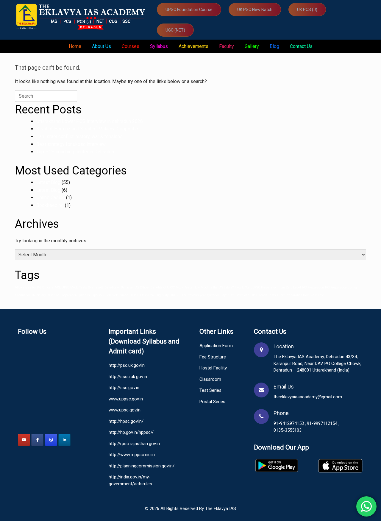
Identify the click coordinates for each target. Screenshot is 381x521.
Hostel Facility (213, 368)
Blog (274, 46)
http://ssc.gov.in (124, 387)
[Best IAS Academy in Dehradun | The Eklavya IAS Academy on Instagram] (51, 440)
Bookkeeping (50, 205)
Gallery (252, 46)
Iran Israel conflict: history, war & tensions (79, 136)
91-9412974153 (289, 423)
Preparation (68, 295)
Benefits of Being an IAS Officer (126, 287)
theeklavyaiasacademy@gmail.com (308, 397)
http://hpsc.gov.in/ (126, 421)
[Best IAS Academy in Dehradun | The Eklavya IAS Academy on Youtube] (24, 440)
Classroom (210, 379)
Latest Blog (48, 182)
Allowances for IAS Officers (34, 287)
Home (75, 46)
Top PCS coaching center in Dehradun (75, 152)
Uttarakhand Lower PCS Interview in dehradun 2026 (89, 121)
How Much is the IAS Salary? (213, 287)
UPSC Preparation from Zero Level (301, 295)
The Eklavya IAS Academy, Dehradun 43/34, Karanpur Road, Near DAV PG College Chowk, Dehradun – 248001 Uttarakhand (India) (317, 363)
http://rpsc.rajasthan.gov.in (134, 443)
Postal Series (212, 401)
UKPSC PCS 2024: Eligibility (148, 295)
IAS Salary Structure (45, 295)
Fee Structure (212, 357)
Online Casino (50, 197)
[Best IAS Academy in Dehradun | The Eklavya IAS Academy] (82, 16)
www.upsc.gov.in (124, 410)
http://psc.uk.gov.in (127, 365)
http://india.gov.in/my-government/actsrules (130, 480)
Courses (130, 46)
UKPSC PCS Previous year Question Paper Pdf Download (209, 295)
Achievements (193, 46)
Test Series (210, 390)
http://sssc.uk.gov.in (128, 376)
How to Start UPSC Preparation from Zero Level (268, 287)
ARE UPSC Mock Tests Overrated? (79, 287)
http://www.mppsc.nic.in (132, 454)
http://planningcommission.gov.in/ (141, 466)
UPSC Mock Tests (263, 295)
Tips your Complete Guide (109, 295)
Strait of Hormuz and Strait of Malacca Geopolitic (87, 129)
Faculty (226, 46)
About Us (101, 46)
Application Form (216, 345)
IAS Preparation (313, 287)
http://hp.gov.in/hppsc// (131, 432)
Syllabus (159, 46)
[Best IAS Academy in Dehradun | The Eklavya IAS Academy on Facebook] (37, 440)
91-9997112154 (322, 423)
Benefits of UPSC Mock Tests (171, 287)
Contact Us (301, 46)
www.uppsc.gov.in (126, 399)
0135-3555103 (288, 430)
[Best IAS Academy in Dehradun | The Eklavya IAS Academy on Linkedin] (64, 440)
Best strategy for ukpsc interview (71, 144)
